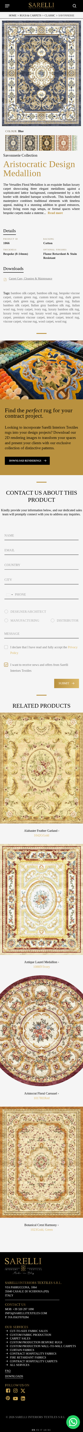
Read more (55, 213)
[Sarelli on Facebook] (8, 1391)
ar (45, 1430)
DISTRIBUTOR (68, 620)
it (41, 1430)
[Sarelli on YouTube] (15, 1399)
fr (37, 1430)
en (33, 1430)
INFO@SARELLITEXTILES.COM (26, 1313)
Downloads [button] (13, 268)
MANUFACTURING (24, 620)
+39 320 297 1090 (23, 1309)
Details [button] (9, 230)
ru (49, 1430)
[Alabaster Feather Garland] (41, 768)
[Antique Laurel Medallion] (41, 899)
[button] (7, 6)
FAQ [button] (7, 1370)
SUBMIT (64, 683)
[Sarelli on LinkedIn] (23, 1399)
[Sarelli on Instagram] (15, 1391)
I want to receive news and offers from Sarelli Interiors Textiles (39, 667)
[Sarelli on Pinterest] (8, 1398)
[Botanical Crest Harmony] (41, 1162)
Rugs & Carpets (30, 15)
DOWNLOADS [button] (14, 1376)
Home (13, 15)
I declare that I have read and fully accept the (44, 650)
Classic (50, 15)
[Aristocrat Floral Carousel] (41, 1030)
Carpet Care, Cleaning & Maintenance (30, 278)
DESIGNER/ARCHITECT (28, 611)
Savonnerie (66, 15)
